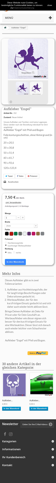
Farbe (7, 230)
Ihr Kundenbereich (13, 457)
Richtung (9, 249)
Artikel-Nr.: (8, 113)
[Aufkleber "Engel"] (22, 88)
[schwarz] (7, 233)
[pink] (33, 233)
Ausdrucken (13, 182)
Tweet (10, 176)
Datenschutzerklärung (24, 8)
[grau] (20, 233)
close (49, 5)
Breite (8, 222)
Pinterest (33, 176)
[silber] (42, 233)
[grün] (16, 233)
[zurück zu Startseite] (5, 28)
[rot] (11, 234)
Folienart (9, 239)
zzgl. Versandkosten (13, 202)
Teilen (20, 176)
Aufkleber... (7, 400)
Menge (8, 213)
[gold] (38, 233)
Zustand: (7, 117)
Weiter (10, 101)
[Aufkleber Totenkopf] (14, 385)
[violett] (29, 233)
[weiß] (24, 233)
